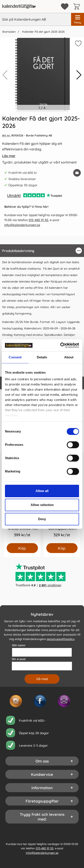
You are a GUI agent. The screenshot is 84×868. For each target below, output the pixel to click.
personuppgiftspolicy (60, 639)
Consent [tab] (15, 357)
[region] (42, 250)
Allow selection (42, 505)
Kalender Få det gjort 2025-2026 (43, 31)
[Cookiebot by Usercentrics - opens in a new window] (60, 345)
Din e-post (19, 659)
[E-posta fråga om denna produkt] (77, 173)
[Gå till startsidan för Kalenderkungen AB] (19, 6)
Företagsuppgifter (42, 801)
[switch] (73, 444)
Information (42, 787)
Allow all (42, 491)
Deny (42, 519)
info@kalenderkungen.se (22, 225)
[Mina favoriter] (64, 6)
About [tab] (69, 357)
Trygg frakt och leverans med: (42, 816)
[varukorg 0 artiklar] (77, 6)
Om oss (42, 761)
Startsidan (9, 31)
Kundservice (42, 774)
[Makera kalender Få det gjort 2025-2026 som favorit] (78, 44)
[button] (79, 75)
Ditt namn (18, 645)
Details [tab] (42, 357)
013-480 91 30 (38, 220)
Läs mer (9, 156)
